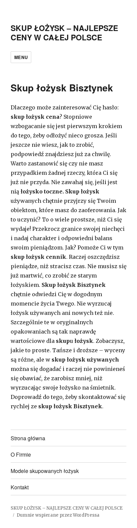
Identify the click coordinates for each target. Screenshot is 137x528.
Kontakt (20, 487)
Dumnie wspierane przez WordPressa (58, 515)
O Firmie (21, 454)
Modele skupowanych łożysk (45, 471)
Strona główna (28, 438)
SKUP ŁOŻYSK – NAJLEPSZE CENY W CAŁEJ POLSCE (64, 32)
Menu (21, 57)
